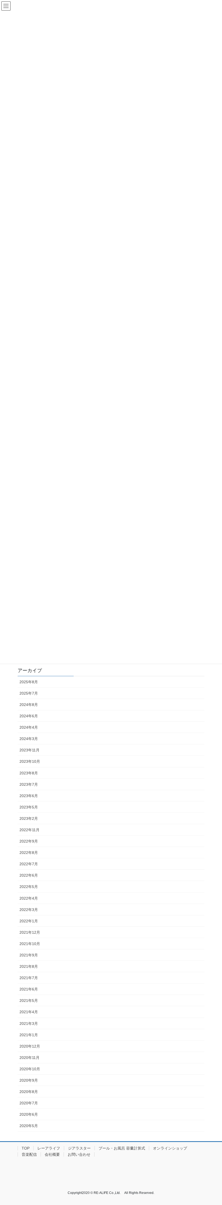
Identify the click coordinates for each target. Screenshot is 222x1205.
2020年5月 (28, 1126)
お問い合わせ (79, 1154)
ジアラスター (79, 1148)
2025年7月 (28, 693)
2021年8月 (28, 966)
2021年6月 (28, 989)
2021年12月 (29, 932)
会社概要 (52, 1154)
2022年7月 (28, 864)
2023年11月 (29, 750)
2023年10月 (29, 761)
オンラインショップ (170, 1148)
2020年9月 (28, 1080)
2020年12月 (29, 1046)
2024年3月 (28, 739)
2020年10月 (29, 1069)
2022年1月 (28, 921)
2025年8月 (28, 682)
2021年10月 (29, 944)
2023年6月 (28, 796)
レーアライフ (48, 1148)
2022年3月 (28, 909)
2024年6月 (28, 716)
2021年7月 (28, 978)
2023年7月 (28, 784)
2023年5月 (28, 807)
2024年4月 (28, 727)
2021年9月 (28, 955)
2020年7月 (28, 1103)
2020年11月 (29, 1057)
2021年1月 (28, 1035)
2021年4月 (28, 1012)
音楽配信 (29, 1154)
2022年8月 (28, 852)
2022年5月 (28, 886)
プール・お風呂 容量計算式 (122, 1148)
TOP (26, 1148)
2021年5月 (28, 1000)
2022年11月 (29, 830)
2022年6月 (28, 875)
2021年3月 (28, 1023)
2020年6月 (28, 1114)
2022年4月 (28, 898)
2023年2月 (28, 818)
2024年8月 (28, 704)
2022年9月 (28, 841)
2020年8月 (28, 1092)
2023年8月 (28, 773)
